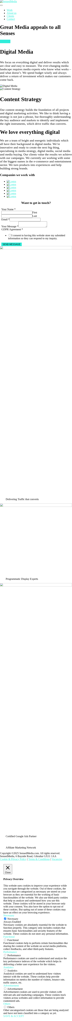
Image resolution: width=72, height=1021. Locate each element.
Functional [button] (9, 936)
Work (10, 10)
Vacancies (57, 859)
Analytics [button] (8, 967)
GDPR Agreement (12, 229)
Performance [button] (10, 952)
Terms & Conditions (39, 859)
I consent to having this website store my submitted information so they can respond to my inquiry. (36, 237)
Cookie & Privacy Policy (13, 859)
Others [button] (6, 1003)
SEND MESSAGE (11, 244)
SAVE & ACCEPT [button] (13, 1016)
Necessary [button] (8, 915)
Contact (11, 19)
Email (5, 219)
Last (34, 216)
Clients (10, 16)
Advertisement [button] (11, 985)
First (34, 212)
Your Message (9, 226)
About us (11, 13)
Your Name (8, 209)
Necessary (12, 918)
